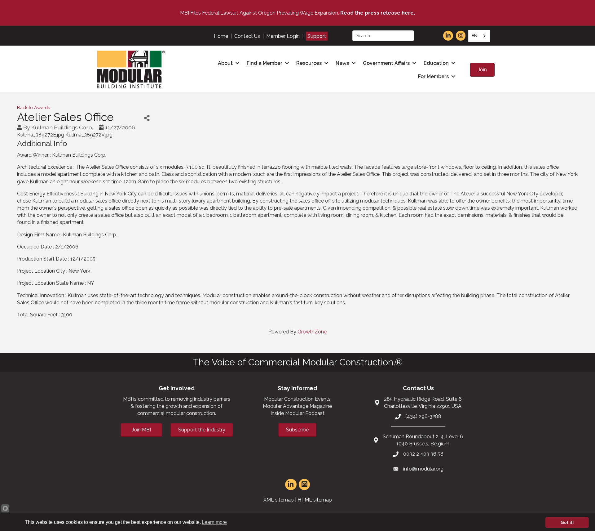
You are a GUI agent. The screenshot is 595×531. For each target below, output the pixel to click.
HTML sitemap (315, 500)
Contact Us (247, 36)
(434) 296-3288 (423, 416)
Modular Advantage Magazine (297, 406)
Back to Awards (33, 107)
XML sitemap (278, 500)
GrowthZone (312, 332)
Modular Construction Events (297, 399)
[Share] (147, 118)
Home (221, 36)
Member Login (283, 36)
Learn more (214, 522)
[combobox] (479, 36)
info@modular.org (423, 469)
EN (474, 35)
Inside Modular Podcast (297, 413)
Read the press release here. (377, 13)
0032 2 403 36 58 (423, 454)
